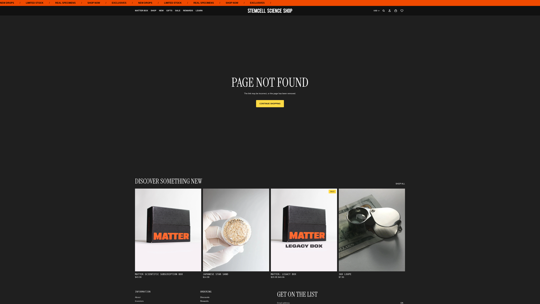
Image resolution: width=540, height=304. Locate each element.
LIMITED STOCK (34, 3)
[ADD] (196, 267)
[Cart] (396, 11)
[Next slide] (265, 230)
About (137, 297)
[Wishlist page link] (401, 10)
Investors (139, 301)
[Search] (384, 11)
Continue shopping (270, 103)
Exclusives (119, 3)
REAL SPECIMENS (65, 3)
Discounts (205, 297)
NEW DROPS (7, 3)
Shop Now (93, 3)
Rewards (204, 301)
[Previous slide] (207, 230)
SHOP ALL (400, 184)
